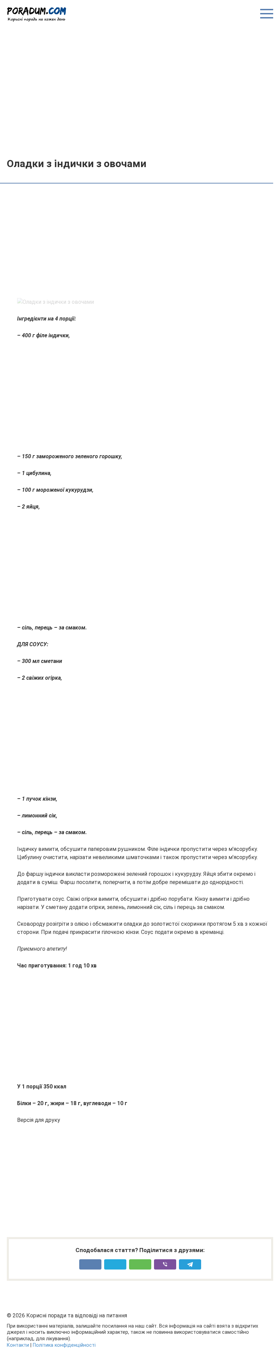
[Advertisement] (140, 89)
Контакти (18, 1345)
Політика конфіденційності (64, 1345)
